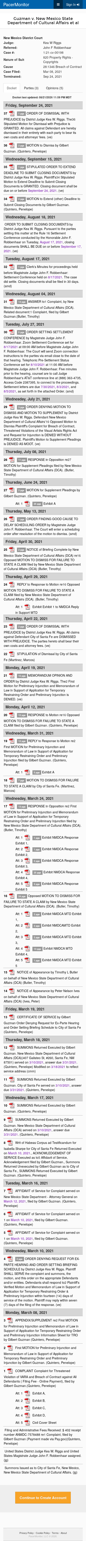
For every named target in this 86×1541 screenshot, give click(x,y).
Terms (55, 1533)
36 (73, 119)
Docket (12, 88)
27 (69, 459)
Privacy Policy (26, 1533)
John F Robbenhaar (57, 47)
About (64, 1533)
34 (58, 177)
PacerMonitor (16, 4)
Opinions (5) (54, 88)
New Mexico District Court (23, 38)
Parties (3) (31, 88)
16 (47, 421)
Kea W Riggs (52, 42)
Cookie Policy (43, 1533)
